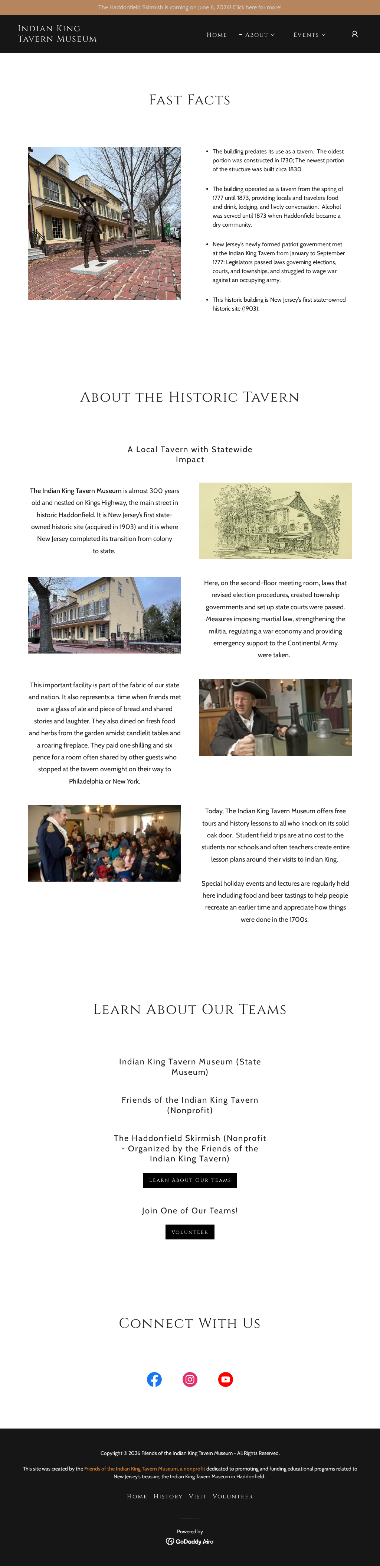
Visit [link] (198, 1496)
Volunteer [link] (233, 1496)
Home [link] (217, 35)
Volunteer (190, 1232)
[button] (257, 34)
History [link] (168, 1496)
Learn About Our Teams (190, 1180)
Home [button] (137, 1496)
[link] (66, 39)
